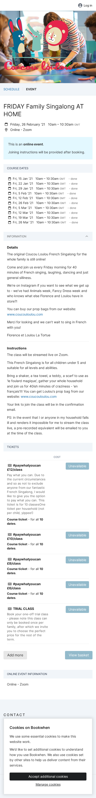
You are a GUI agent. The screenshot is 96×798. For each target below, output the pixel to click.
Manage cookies (48, 784)
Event (31, 89)
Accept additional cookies (48, 776)
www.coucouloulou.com (25, 314)
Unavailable (77, 466)
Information (16, 236)
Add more (15, 655)
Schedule (11, 89)
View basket (79, 655)
